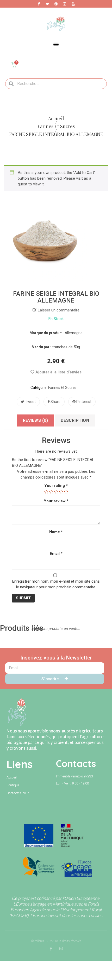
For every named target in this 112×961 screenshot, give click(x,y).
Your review (56, 501)
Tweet (30, 402)
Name (56, 532)
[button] (56, 44)
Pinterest (83, 402)
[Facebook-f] (51, 949)
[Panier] (14, 65)
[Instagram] (61, 949)
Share (55, 402)
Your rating (56, 485)
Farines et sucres (62, 387)
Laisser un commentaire (58, 310)
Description (75, 420)
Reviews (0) (35, 420)
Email (56, 553)
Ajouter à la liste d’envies (58, 372)
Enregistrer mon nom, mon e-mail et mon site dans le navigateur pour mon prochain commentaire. (56, 584)
